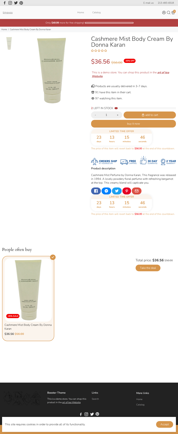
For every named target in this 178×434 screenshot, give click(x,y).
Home (80, 12)
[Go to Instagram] (10, 3)
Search (95, 399)
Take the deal (148, 268)
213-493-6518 (166, 3)
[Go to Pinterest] (21, 3)
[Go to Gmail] (136, 190)
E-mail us (148, 3)
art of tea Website (71, 402)
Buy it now (133, 124)
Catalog (96, 12)
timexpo (8, 12)
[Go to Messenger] (106, 190)
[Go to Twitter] (16, 3)
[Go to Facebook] (5, 3)
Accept (164, 424)
